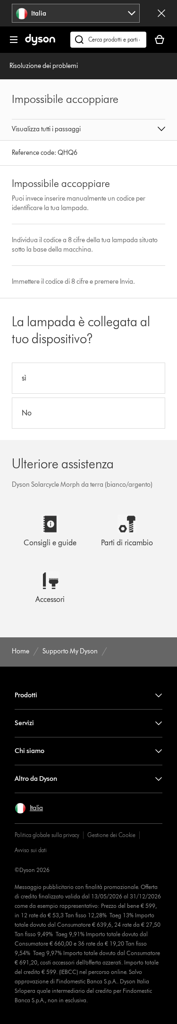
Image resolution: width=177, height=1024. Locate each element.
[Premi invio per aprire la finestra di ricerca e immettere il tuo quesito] (108, 40)
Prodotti (26, 695)
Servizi (24, 723)
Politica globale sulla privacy (47, 834)
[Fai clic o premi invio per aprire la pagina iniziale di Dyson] (40, 43)
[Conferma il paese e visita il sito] (161, 13)
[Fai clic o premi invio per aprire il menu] (14, 40)
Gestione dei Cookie (111, 834)
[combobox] (75, 13)
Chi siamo (29, 751)
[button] (88, 129)
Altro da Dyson (36, 779)
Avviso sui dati (31, 850)
